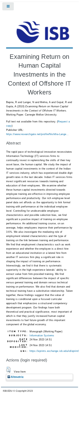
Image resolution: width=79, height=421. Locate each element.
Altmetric (17, 376)
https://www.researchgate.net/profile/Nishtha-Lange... (37, 134)
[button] (8, 370)
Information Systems (42, 335)
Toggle (8, 7)
